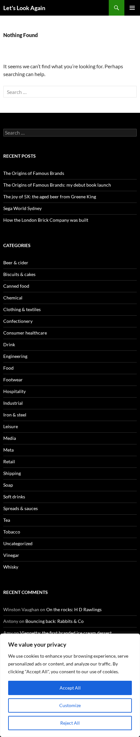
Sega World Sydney (22, 208)
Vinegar (11, 555)
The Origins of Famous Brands (33, 173)
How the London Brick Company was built (45, 220)
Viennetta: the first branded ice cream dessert (66, 633)
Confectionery (18, 321)
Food (8, 368)
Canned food (16, 286)
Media (9, 438)
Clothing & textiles (22, 309)
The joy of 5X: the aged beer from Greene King (49, 196)
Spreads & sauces (20, 508)
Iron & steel (14, 414)
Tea (6, 520)
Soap (8, 485)
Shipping (12, 473)
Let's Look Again (24, 7)
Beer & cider (15, 262)
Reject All (70, 723)
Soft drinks (14, 496)
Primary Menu (132, 8)
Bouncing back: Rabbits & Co (54, 621)
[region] (70, 685)
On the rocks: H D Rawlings (74, 609)
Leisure (10, 426)
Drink (9, 344)
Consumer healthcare (25, 333)
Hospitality (14, 391)
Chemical (12, 297)
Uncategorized (18, 543)
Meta (8, 450)
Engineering (15, 356)
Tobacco (11, 531)
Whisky (10, 567)
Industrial (13, 403)
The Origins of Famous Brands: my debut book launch (57, 185)
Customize (70, 705)
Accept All (70, 688)
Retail (9, 461)
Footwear (13, 379)
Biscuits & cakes (19, 274)
